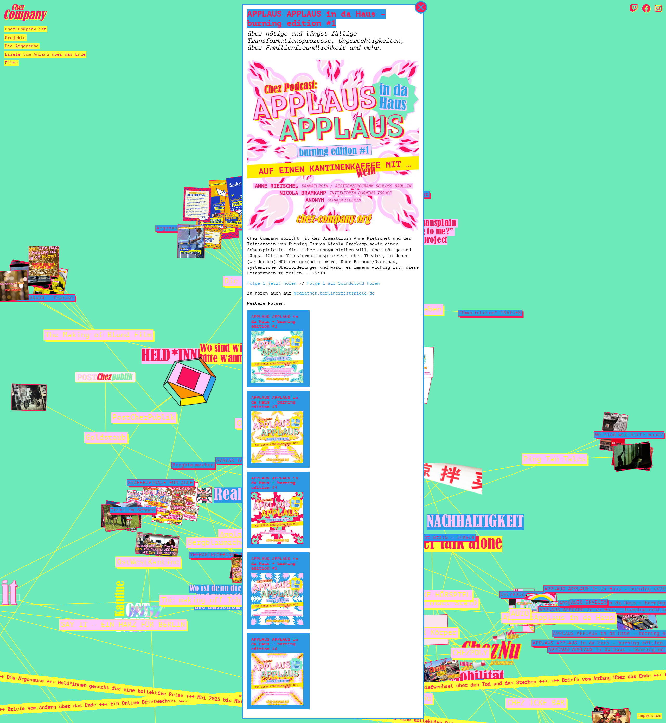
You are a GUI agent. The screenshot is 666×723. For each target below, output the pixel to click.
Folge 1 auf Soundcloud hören (343, 283)
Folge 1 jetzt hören (273, 283)
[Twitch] (634, 9)
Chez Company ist (26, 29)
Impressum (649, 715)
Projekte (15, 37)
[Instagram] (658, 9)
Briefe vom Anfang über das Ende (45, 54)
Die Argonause (22, 46)
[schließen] (421, 7)
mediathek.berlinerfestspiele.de (334, 293)
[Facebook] (646, 9)
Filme (11, 63)
